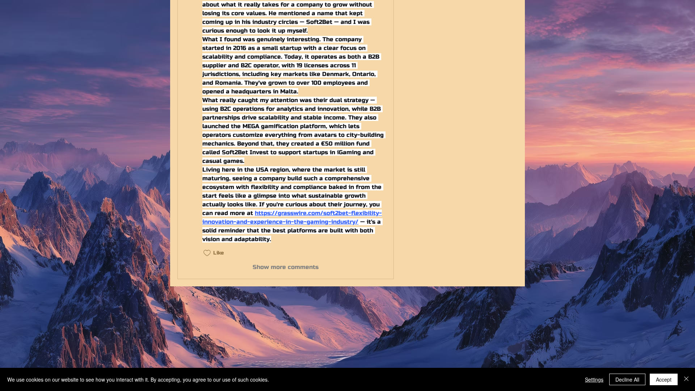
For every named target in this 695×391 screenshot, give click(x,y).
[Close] (686, 379)
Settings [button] (594, 379)
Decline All (627, 379)
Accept (663, 379)
